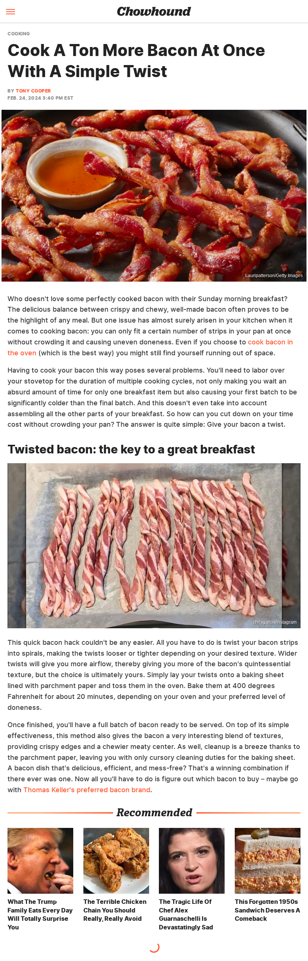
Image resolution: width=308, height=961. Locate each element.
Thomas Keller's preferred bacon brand (86, 790)
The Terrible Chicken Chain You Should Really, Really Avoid (114, 910)
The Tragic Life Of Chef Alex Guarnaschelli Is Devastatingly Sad (186, 914)
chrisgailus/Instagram (275, 622)
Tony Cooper (33, 91)
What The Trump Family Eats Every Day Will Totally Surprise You (40, 914)
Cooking (19, 34)
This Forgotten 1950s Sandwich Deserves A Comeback (267, 910)
